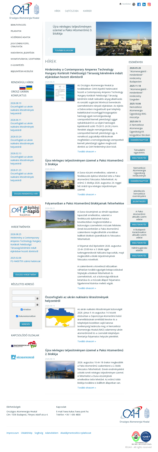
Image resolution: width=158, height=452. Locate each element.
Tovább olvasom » (86, 151)
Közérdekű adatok (20, 37)
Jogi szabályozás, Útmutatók (20, 45)
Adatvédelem (51, 432)
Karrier (87, 10)
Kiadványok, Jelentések (22, 52)
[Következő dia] (145, 39)
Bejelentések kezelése (22, 71)
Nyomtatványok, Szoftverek (25, 58)
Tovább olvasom (64, 50)
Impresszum (12, 432)
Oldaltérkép (26, 432)
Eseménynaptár (139, 140)
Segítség (39, 432)
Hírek (57, 10)
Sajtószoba (72, 10)
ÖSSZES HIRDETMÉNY (25, 274)
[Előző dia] (49, 39)
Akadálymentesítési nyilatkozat (75, 432)
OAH (24, 9)
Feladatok (16, 31)
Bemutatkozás (18, 24)
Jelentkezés (139, 201)
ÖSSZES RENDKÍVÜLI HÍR (26, 193)
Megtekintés (139, 158)
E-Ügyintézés (17, 65)
